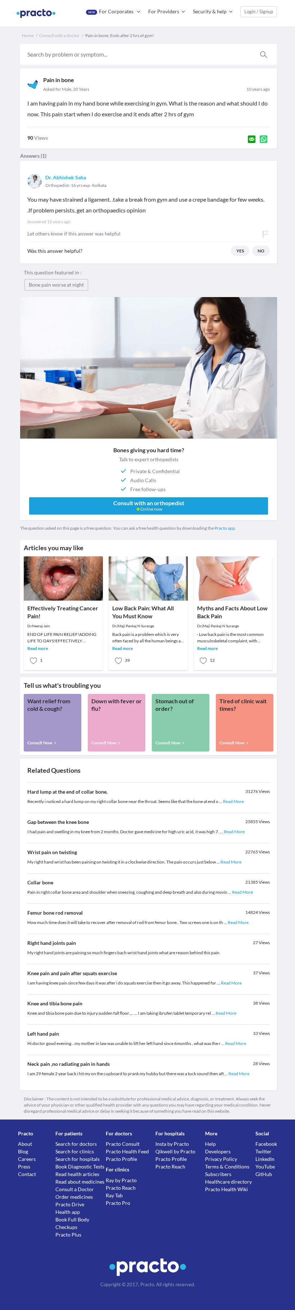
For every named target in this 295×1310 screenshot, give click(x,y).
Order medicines (74, 1197)
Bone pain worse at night (56, 285)
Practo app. (225, 528)
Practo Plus (68, 1235)
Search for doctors (76, 1144)
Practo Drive (69, 1204)
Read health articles (77, 1174)
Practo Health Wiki (226, 1189)
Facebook (266, 1144)
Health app (67, 1212)
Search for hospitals (77, 1159)
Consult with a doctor (59, 35)
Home (27, 35)
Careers (27, 1159)
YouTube (265, 1166)
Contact (27, 1174)
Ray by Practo (121, 1180)
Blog (23, 1151)
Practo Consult (123, 1144)
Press (24, 1166)
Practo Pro (118, 1203)
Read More (233, 801)
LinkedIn (264, 1159)
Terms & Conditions (227, 1166)
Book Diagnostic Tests (79, 1166)
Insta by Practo (172, 1144)
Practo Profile (121, 1159)
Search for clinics (74, 1151)
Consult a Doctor (74, 1189)
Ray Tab (114, 1195)
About (25, 1144)
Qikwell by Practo (175, 1151)
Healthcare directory (228, 1182)
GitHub (263, 1174)
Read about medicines (79, 1182)
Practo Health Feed (127, 1151)
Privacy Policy (221, 1159)
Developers (218, 1151)
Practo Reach (121, 1188)
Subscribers (218, 1174)
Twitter (263, 1151)
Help (210, 1144)
